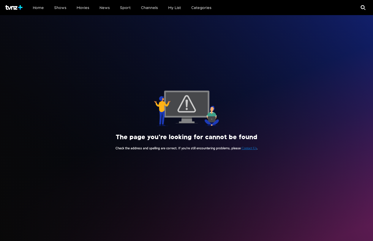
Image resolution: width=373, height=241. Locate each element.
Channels (149, 7)
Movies (83, 7)
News (105, 7)
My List (174, 7)
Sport (125, 7)
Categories (201, 7)
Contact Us (249, 148)
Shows (60, 7)
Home (38, 7)
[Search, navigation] (363, 7)
